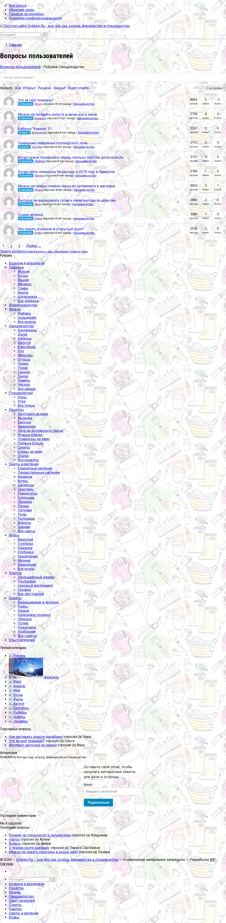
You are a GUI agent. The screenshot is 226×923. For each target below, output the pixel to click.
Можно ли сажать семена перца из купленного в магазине (66, 186)
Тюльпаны (26, 518)
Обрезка (25, 619)
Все (18, 88)
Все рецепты (28, 460)
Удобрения (27, 632)
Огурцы (24, 359)
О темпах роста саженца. (29, 848)
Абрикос (25, 284)
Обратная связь (21, 10)
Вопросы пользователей (20, 67)
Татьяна (37, 147)
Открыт (29, 88)
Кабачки (24, 338)
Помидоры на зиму (34, 439)
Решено (44, 88)
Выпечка (25, 418)
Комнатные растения (35, 468)
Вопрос (15, 843)
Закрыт (59, 88)
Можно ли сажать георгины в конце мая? (43, 852)
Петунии (25, 510)
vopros (14, 839)
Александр (39, 132)
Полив (23, 623)
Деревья (16, 267)
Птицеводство (21, 393)
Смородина (27, 565)
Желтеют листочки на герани (33, 745)
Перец (23, 364)
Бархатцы (26, 485)
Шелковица (27, 297)
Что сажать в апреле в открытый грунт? (51, 229)
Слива (23, 288)
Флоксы (24, 523)
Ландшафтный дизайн (36, 577)
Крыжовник (28, 556)
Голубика (25, 544)
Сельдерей (27, 318)
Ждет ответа (78, 88)
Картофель (27, 347)
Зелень (15, 309)
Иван (37, 204)
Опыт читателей (22, 640)
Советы (15, 598)
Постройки (27, 581)
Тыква (23, 376)
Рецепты (16, 410)
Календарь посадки (34, 615)
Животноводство (23, 305)
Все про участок (31, 594)
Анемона (25, 477)
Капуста (24, 343)
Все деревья (28, 301)
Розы (22, 514)
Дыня (22, 334)
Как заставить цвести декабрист (36, 737)
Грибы (23, 606)
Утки (21, 401)
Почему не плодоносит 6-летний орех (40, 835)
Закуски (24, 422)
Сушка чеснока (30, 215)
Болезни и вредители (26, 263)
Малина (24, 560)
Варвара (40, 118)
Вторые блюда (30, 435)
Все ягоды (26, 569)
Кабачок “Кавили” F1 (35, 129)
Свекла (24, 372)
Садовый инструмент (35, 585)
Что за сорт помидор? (36, 100)
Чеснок (24, 385)
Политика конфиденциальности (35, 18)
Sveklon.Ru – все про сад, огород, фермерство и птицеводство (67, 860)
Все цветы (26, 531)
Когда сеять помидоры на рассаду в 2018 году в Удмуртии (66, 172)
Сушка (23, 456)
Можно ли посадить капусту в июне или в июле (57, 114)
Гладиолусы (28, 493)
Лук (21, 351)
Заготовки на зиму (33, 414)
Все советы (27, 636)
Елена (38, 218)
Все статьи (17, 6)
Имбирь (24, 313)
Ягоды (14, 535)
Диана (38, 189)
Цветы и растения (23, 464)
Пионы (23, 506)
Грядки (23, 611)
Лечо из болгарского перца (40, 431)
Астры (23, 481)
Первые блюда (30, 443)
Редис (23, 368)
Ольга (38, 104)
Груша (23, 276)
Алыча (23, 292)
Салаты (24, 447)
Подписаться (98, 802)
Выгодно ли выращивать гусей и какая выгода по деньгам (66, 200)
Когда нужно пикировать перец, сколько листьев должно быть (70, 157)
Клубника (26, 552)
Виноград (25, 539)
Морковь (25, 355)
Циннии (24, 527)
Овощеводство (83, 104)
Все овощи (27, 389)
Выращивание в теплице (38, 602)
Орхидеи (25, 502)
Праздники (27, 627)
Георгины (26, 489)
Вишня (23, 280)
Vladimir (39, 161)
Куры (22, 397)
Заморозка (27, 426)
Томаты (24, 380)
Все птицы (26, 405)
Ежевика (25, 548)
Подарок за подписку (26, 14)
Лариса (39, 175)
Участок (15, 573)
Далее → (33, 246)
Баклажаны (27, 330)
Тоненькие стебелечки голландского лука (52, 143)
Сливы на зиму (30, 451)
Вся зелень (27, 322)
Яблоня (24, 271)
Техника (24, 590)
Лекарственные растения (39, 472)
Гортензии (26, 498)
